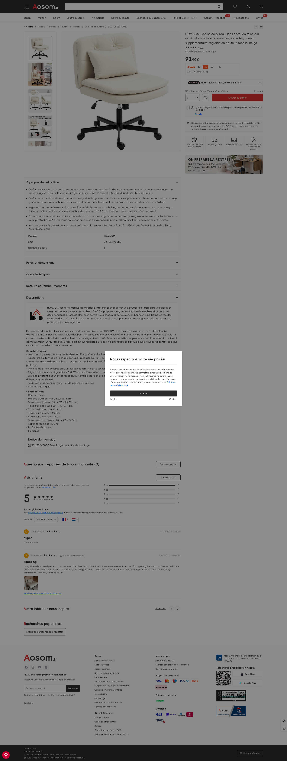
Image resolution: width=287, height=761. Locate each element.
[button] (5, 755)
